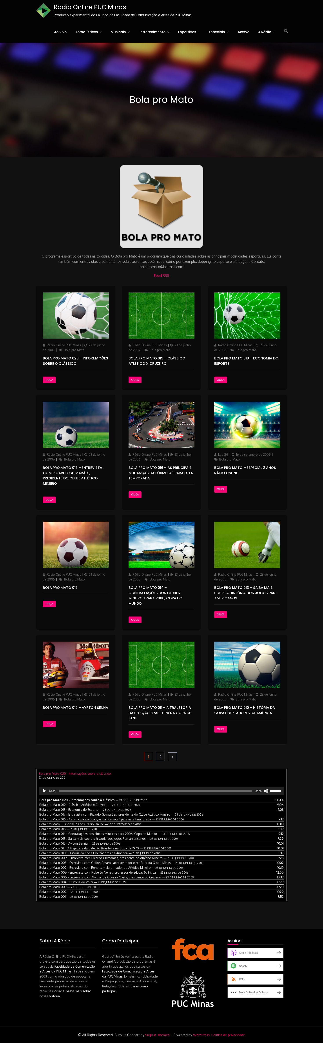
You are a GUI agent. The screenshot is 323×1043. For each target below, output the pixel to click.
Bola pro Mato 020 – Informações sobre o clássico (75, 361)
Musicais (118, 32)
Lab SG (223, 454)
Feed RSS (161, 275)
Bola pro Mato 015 (60, 587)
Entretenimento (152, 32)
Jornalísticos (86, 32)
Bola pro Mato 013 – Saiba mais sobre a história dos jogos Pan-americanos (246, 593)
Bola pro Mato (74, 350)
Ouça (49, 379)
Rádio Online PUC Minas (90, 7)
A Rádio (264, 32)
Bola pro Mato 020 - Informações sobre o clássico (75, 773)
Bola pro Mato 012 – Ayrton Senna (75, 707)
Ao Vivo (60, 32)
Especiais (217, 32)
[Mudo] (266, 791)
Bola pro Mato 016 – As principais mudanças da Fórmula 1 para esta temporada (161, 473)
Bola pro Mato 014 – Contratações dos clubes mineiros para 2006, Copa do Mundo (155, 595)
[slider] (276, 790)
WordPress (201, 1035)
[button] (286, 31)
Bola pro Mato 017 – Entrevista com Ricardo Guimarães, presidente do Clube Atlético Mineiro (72, 475)
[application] (161, 791)
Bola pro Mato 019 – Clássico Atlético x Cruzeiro (157, 361)
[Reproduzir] (44, 791)
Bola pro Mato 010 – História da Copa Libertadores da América (244, 710)
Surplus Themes (157, 1035)
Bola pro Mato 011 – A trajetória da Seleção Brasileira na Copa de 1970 (160, 713)
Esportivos (187, 32)
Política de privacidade (228, 1035)
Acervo (243, 32)
